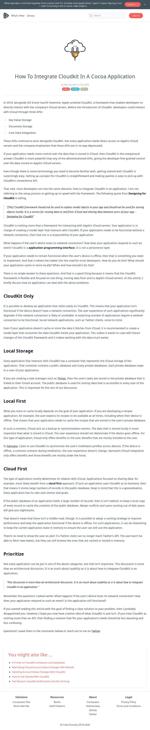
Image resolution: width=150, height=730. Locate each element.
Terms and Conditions (128, 706)
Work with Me (21, 706)
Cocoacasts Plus (21, 702)
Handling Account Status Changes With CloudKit (38, 672)
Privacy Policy (128, 702)
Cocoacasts (93, 702)
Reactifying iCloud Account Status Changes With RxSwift (43, 667)
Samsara (12, 446)
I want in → (132, 4)
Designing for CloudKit (20, 216)
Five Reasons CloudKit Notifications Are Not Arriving (40, 681)
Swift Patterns (57, 706)
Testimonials (93, 706)
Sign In (135, 15)
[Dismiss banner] (144, 4)
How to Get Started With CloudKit (30, 676)
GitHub (93, 710)
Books (57, 702)
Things (61, 378)
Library (31, 15)
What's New (17, 15)
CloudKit (84, 84)
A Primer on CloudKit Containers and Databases (38, 662)
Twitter (95, 631)
